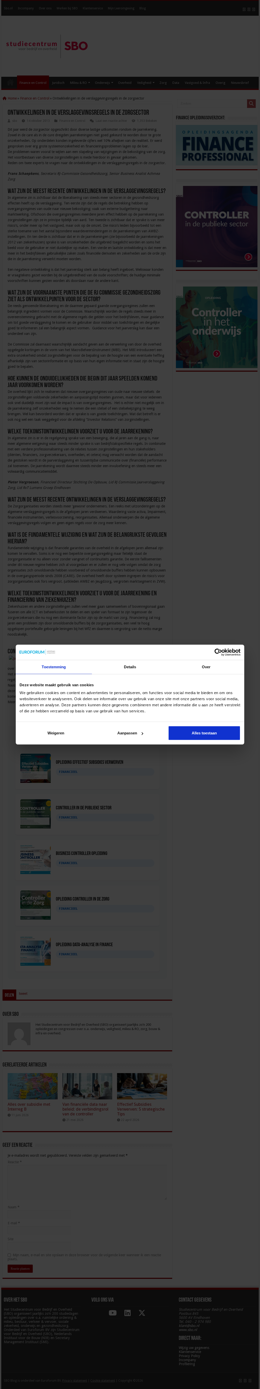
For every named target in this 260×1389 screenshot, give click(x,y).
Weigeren (55, 733)
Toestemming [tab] (54, 666)
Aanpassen (127, 733)
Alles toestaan (204, 733)
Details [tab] (130, 666)
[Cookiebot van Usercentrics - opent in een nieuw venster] (218, 652)
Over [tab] (206, 666)
